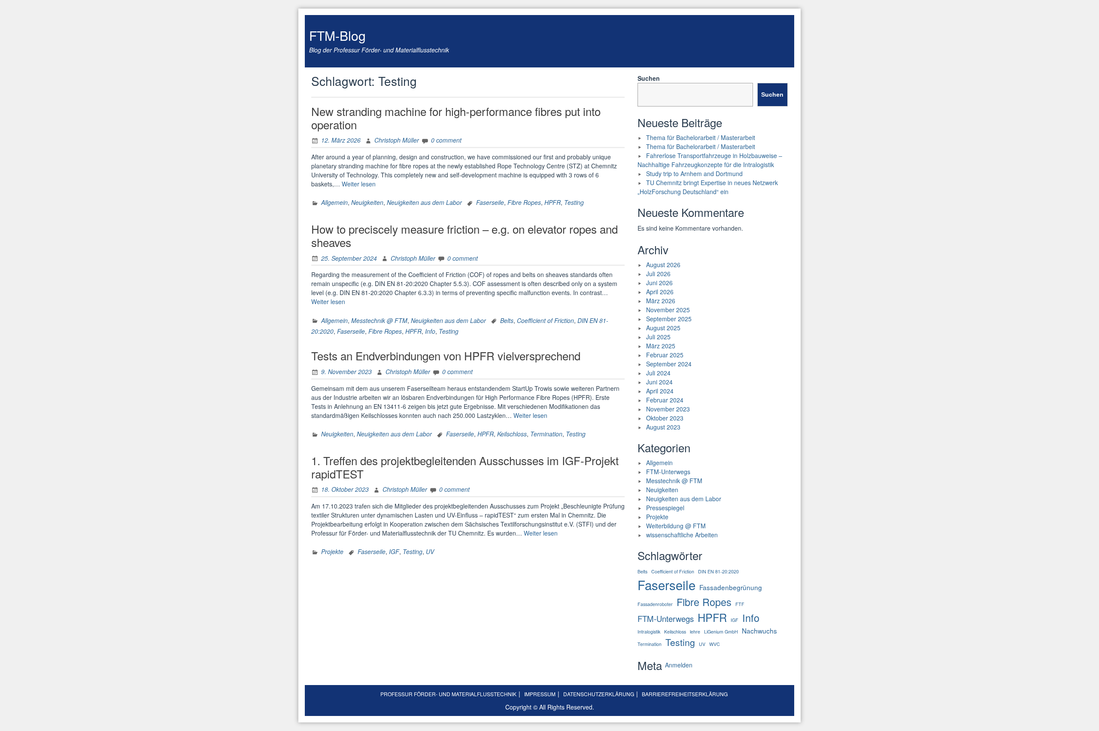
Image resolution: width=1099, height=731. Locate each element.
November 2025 (668, 309)
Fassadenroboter (655, 604)
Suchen (649, 78)
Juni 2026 (659, 282)
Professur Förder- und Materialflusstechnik (448, 693)
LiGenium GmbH (721, 631)
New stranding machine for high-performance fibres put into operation (456, 117)
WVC (714, 644)
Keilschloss (512, 433)
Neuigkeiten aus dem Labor (424, 202)
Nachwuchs (759, 630)
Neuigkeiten (367, 202)
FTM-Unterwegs (668, 471)
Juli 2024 (658, 373)
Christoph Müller (396, 140)
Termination (546, 433)
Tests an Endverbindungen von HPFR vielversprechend (445, 355)
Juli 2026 (658, 273)
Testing (574, 202)
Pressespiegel (665, 507)
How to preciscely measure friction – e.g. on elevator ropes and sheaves (464, 235)
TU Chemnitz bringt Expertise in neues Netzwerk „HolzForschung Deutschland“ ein (708, 187)
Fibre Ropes (524, 202)
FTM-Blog (337, 35)
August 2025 (663, 327)
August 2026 (663, 264)
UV (430, 551)
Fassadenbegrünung (730, 587)
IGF (394, 551)
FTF (739, 604)
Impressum (540, 693)
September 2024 (669, 363)
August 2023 (663, 427)
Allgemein (334, 202)
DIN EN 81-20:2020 (718, 571)
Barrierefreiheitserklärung (685, 693)
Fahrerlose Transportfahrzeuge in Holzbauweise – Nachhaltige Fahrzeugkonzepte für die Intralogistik (710, 160)
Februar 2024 (664, 400)
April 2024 (660, 391)
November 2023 (668, 409)
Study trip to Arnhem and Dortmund (694, 173)
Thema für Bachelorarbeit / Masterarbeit (700, 137)
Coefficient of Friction (545, 320)
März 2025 (660, 345)
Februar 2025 (664, 354)
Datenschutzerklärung (598, 693)
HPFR (552, 202)
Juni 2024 (659, 382)
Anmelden (678, 665)
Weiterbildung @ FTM (676, 525)
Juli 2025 (658, 336)
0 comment (446, 140)
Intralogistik (649, 631)
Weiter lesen (359, 184)
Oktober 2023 (664, 418)
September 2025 (669, 318)
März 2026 (660, 300)
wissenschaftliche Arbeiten (682, 534)
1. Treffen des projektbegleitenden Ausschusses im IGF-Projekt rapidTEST (465, 466)
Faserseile (490, 202)
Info (430, 331)
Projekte (332, 551)
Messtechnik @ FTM (379, 320)
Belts (506, 320)
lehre (695, 631)
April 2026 (660, 291)
